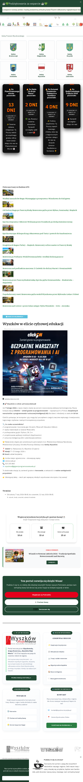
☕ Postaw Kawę (41, 602)
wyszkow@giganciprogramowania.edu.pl (20, 466)
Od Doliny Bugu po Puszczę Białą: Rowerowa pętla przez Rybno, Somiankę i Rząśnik (40, 210)
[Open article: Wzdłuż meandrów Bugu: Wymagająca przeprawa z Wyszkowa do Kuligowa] (41, 193)
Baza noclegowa (55, 672)
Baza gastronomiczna (57, 678)
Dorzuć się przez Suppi (16, 725)
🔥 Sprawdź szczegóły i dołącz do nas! (72, 121)
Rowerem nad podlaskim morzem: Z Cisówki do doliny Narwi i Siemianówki (37, 268)
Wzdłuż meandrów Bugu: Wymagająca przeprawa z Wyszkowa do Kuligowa (36, 198)
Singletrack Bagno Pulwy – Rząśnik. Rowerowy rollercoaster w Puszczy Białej (37, 245)
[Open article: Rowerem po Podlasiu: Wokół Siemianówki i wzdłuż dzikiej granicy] (41, 251)
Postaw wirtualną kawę (16, 718)
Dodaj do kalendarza (15, 316)
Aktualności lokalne (56, 652)
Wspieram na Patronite (41, 595)
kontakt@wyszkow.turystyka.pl (61, 710)
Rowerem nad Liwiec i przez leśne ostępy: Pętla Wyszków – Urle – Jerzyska (36, 305)
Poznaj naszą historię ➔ (21, 678)
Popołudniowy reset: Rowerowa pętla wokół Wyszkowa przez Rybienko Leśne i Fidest (41, 294)
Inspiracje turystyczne (57, 645)
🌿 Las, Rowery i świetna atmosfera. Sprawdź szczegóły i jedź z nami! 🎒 (31, 126)
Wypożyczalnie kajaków (57, 665)
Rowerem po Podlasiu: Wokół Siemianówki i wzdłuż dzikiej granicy (33, 256)
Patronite (11, 711)
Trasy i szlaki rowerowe (57, 658)
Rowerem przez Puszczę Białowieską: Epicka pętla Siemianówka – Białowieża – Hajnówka (38, 281)
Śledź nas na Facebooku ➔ (62, 725)
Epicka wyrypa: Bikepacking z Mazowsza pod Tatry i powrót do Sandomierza (37, 233)
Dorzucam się (44, 609)
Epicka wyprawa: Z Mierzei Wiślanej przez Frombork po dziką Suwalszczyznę (37, 221)
